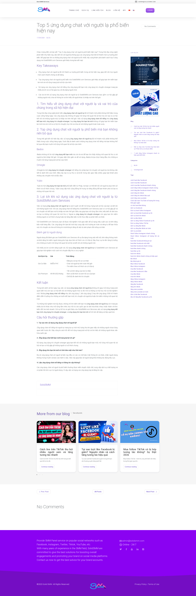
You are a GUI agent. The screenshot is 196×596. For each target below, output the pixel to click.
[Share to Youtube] (132, 549)
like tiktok (134, 259)
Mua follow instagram (138, 266)
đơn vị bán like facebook (139, 294)
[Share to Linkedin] (137, 549)
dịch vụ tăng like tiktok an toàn (141, 228)
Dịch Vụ (85, 10)
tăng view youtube (137, 289)
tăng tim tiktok (135, 287)
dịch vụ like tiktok (136, 218)
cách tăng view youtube (138, 198)
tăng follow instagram (138, 279)
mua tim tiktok (135, 276)
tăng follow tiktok (136, 282)
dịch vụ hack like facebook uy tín (141, 213)
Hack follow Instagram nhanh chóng (143, 233)
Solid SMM (47, 584)
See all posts (77, 413)
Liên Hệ (116, 10)
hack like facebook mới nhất (140, 243)
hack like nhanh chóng (138, 248)
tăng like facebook (137, 284)
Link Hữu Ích (98, 10)
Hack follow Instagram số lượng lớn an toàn (145, 237)
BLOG (48, 38)
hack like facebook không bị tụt (141, 241)
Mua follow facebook (138, 264)
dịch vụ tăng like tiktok (138, 226)
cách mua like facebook (139, 183)
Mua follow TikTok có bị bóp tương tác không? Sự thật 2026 (146, 141)
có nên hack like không (138, 205)
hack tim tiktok (135, 253)
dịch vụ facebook (136, 208)
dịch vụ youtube (136, 231)
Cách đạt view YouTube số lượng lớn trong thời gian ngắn (145, 202)
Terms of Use (153, 584)
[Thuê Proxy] (145, 102)
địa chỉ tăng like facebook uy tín (141, 297)
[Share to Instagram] (143, 549)
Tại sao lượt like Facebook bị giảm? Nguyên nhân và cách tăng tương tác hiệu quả (146, 134)
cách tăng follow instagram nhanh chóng (144, 188)
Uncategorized (138, 170)
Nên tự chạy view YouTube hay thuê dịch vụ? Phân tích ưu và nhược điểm (146, 148)
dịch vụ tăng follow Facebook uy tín (142, 221)
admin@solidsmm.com (147, 1)
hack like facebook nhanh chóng (141, 246)
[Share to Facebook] (126, 549)
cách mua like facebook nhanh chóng (143, 185)
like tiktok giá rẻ (136, 261)
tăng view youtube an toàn (139, 292)
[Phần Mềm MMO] (145, 71)
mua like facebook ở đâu (139, 271)
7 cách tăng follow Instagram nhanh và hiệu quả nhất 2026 (146, 154)
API (124, 10)
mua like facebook (137, 269)
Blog (108, 10)
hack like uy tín (135, 251)
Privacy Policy (140, 584)
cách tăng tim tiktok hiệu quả (140, 195)
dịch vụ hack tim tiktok (138, 216)
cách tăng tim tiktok (137, 193)
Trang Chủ (74, 10)
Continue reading (47, 467)
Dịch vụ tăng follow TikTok (139, 223)
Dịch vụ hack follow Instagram (141, 210)
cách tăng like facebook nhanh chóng (143, 190)
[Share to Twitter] (120, 549)
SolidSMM (45, 384)
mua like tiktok (135, 274)
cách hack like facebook (139, 180)
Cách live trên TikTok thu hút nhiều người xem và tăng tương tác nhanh (146, 127)
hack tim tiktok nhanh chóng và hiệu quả (144, 256)
